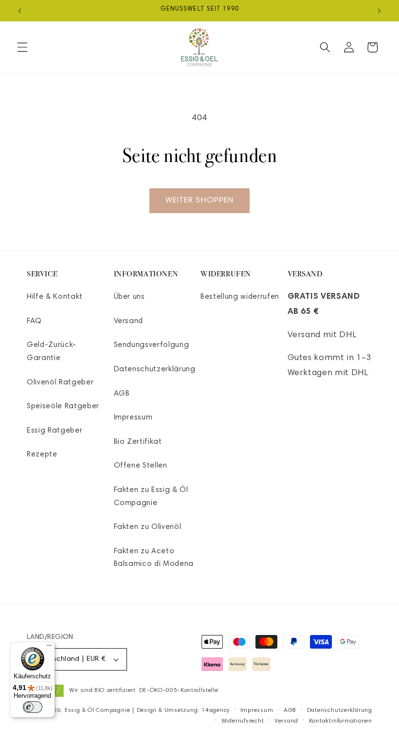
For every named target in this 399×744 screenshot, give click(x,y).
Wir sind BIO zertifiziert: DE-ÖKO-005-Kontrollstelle (143, 690)
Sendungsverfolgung (151, 345)
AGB (122, 394)
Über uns (129, 297)
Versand (129, 321)
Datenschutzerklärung (155, 369)
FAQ (34, 321)
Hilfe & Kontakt (55, 297)
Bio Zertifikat (138, 442)
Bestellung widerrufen (239, 297)
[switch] (32, 707)
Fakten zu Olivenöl (147, 527)
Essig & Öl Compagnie (97, 710)
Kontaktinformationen (340, 721)
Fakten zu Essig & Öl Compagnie (151, 497)
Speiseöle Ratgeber (63, 406)
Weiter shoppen (199, 200)
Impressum (133, 417)
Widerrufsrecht (242, 721)
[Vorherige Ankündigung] (20, 10)
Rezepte (42, 454)
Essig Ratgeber (54, 431)
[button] (22, 47)
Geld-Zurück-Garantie (51, 352)
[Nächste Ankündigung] (379, 10)
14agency (215, 710)
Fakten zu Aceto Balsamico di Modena (154, 558)
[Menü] (49, 647)
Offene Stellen (140, 466)
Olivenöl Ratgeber (60, 382)
